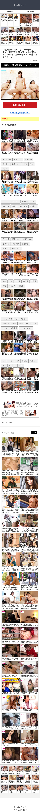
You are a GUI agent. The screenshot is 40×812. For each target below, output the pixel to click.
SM (15, 366)
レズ (21, 366)
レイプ (5, 202)
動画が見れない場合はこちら (20, 113)
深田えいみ (16, 239)
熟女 (10, 281)
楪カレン (6, 248)
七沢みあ (6, 244)
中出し (24, 361)
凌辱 (33, 202)
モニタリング (31, 323)
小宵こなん (27, 239)
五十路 (33, 281)
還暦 (4, 286)
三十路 (17, 281)
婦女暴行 (33, 206)
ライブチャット (26, 328)
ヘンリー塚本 (7, 319)
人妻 (4, 281)
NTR (4, 366)
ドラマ (5, 328)
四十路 (25, 281)
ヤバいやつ (23, 206)
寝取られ (33, 361)
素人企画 (28, 159)
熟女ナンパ (16, 164)
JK (10, 366)
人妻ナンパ (18, 159)
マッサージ (14, 361)
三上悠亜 (6, 239)
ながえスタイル (21, 319)
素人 (31, 164)
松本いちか (16, 248)
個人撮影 (6, 164)
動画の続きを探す (20, 105)
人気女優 (13, 328)
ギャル (5, 361)
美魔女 (21, 286)
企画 (25, 164)
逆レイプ (6, 206)
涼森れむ (15, 244)
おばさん (12, 286)
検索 (34, 432)
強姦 (13, 206)
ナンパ (5, 169)
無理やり (25, 202)
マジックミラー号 (9, 323)
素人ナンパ (7, 159)
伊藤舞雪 (25, 244)
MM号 (21, 323)
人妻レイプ (14, 202)
